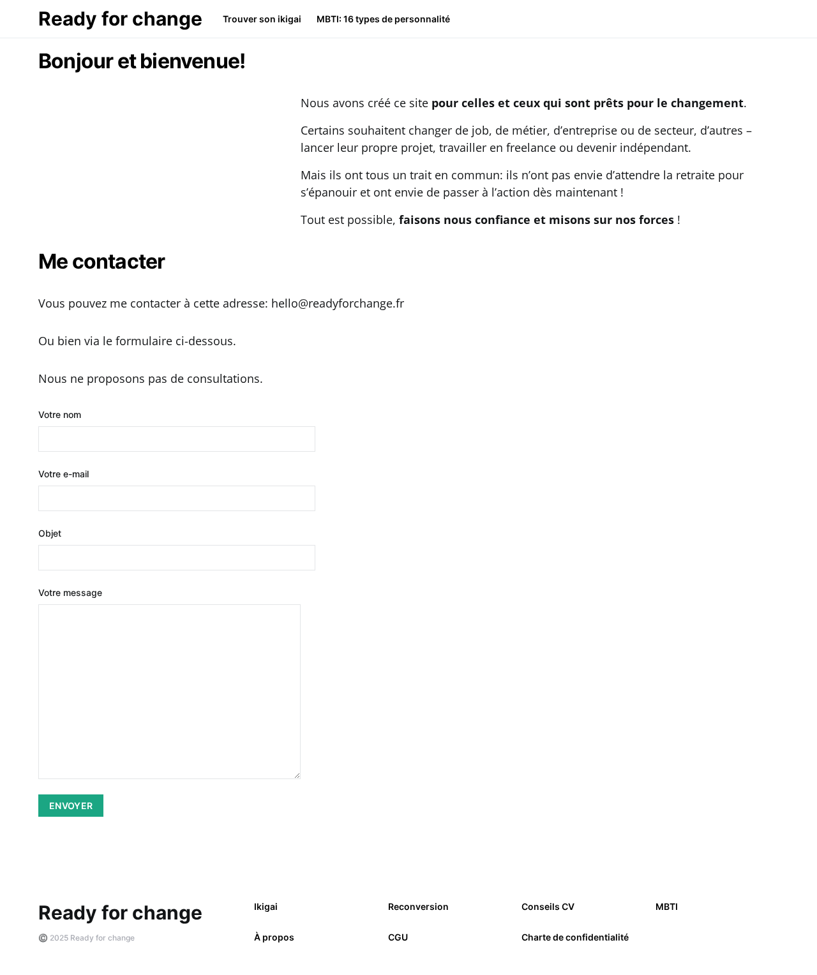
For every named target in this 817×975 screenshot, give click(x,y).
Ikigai (266, 906)
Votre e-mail (63, 473)
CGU (398, 937)
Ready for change (120, 18)
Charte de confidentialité (575, 937)
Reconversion (418, 906)
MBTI (667, 906)
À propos (274, 937)
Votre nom (59, 414)
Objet (49, 533)
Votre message (70, 592)
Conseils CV (547, 906)
